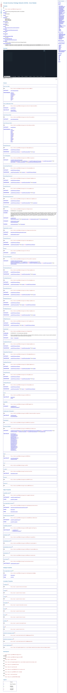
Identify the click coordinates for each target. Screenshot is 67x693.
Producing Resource (61, 16)
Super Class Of (6, 109)
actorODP (60, 54)
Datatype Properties (61, 40)
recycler (12, 95)
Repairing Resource (61, 18)
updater (12, 139)
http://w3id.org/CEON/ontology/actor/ (11, 39)
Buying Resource (61, 8)
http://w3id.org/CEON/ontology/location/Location (18, 232)
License (4, 26)
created (60, 45)
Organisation (23, 224)
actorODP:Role (13, 127)
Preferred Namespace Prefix (8, 36)
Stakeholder (60, 20)
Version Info (5, 31)
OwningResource (13, 438)
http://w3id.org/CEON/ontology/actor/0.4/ (11, 30)
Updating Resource (61, 22)
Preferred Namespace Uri (7, 38)
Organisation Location (61, 13)
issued (59, 47)
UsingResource (13, 449)
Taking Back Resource (62, 21)
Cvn (59, 28)
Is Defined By (6, 210)
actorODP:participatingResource (16, 430)
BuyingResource (13, 433)
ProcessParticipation (14, 416)
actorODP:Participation (23, 431)
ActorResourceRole (14, 431)
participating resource (61, 37)
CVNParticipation (13, 415)
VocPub (1, 5)
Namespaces (60, 53)
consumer (12, 130)
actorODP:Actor (13, 252)
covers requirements (61, 51)
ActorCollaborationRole (14, 90)
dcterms (60, 55)
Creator (4, 15)
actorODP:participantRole (26, 151)
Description (5, 41)
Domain (5, 499)
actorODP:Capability (14, 499)
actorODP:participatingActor (33, 431)
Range (5, 511)
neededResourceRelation (15, 407)
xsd (59, 60)
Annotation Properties (61, 43)
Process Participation (61, 15)
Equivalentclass (6, 151)
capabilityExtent (13, 406)
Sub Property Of (6, 497)
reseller (12, 96)
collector (12, 92)
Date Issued (5, 24)
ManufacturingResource (15, 437)
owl (59, 56)
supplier (12, 98)
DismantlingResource (14, 435)
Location (60, 29)
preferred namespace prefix (62, 50)
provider (12, 134)
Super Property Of (7, 529)
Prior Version (5, 33)
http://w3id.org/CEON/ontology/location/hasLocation (19, 507)
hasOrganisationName (14, 222)
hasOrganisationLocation (15, 221)
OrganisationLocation (14, 473)
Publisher (5, 12)
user (11, 99)
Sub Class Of (6, 90)
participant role (61, 36)
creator (60, 46)
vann (59, 59)
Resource (60, 30)
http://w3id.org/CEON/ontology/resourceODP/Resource (33, 430)
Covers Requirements (7, 43)
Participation (60, 26)
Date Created (5, 21)
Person (12, 398)
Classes (59, 4)
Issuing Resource (61, 11)
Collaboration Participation (62, 25)
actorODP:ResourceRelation (15, 149)
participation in (61, 38)
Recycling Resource (61, 17)
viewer (12, 141)
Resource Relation (61, 27)
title (59, 49)
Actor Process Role (61, 7)
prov (59, 57)
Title (4, 10)
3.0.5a (1, 10)
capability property (61, 35)
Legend (59, 61)
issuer (12, 131)
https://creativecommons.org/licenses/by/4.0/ (12, 27)
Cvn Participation (61, 9)
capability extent (61, 33)
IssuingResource (13, 436)
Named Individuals (7, 92)
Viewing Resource (61, 23)
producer (12, 133)
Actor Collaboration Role (62, 6)
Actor (59, 24)
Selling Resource (61, 19)
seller (12, 97)
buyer (12, 129)
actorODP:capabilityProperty (15, 497)
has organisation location (62, 34)
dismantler (12, 93)
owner (12, 132)
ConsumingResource (14, 434)
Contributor (5, 17)
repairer (12, 135)
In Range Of (6, 234)
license (60, 48)
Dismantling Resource (62, 10)
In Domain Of (6, 406)
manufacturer (13, 94)
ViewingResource (14, 450)
